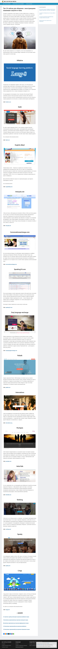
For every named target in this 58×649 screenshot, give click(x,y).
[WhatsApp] (13, 634)
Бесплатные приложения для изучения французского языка (15, 623)
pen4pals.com (8, 461)
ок (54, 645)
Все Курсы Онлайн (6, 642)
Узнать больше (29, 3)
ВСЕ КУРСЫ (10, 1)
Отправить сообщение (32, 643)
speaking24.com (9, 307)
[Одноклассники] (5, 634)
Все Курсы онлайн (6, 3)
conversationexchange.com (11, 264)
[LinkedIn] (10, 634)
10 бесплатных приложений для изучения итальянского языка (16, 629)
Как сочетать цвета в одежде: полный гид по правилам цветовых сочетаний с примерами (47, 10)
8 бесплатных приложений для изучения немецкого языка (15, 620)
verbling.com (8, 529)
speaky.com (8, 565)
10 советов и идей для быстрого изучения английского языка (16, 616)
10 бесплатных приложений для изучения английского (14, 626)
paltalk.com (8, 387)
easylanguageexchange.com (11, 350)
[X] (8, 634)
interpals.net (8, 225)
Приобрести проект (5, 647)
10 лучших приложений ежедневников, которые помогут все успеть (46, 17)
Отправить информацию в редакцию (21, 645)
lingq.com (8, 609)
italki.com (8, 140)
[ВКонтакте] (4, 634)
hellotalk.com (8, 494)
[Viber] (12, 634)
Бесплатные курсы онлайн (18, 3)
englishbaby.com (9, 186)
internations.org (9, 423)
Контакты (17, 643)
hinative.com (8, 102)
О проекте (3, 643)
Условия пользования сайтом (6, 645)
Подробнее (48, 646)
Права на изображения (33, 645)
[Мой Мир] (7, 634)
